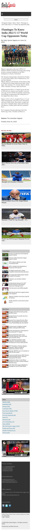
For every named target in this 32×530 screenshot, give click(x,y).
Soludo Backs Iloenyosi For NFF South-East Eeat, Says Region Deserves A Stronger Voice (17, 285)
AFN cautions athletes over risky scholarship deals (17, 262)
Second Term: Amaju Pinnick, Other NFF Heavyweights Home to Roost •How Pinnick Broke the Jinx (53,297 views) (15, 322)
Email (3, 524)
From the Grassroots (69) (9, 415)
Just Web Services (13, 526)
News (14, 23)
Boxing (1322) (6, 406)
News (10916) (6, 424)
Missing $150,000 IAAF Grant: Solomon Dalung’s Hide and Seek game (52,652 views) (18, 336)
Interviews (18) (6, 419)
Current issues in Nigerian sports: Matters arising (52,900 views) (17, 327)
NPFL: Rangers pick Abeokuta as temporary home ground (17, 267)
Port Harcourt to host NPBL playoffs (18, 288)
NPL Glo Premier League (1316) (11, 426)
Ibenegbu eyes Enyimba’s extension (12, 182)
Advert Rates (7, 515)
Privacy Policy (9, 514)
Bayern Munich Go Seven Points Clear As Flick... (14, 144)
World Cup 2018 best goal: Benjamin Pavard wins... (15, 239)
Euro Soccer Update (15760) (10, 411)
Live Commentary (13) (8, 422)
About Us (23, 514)
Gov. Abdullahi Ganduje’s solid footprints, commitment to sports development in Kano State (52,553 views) (15, 341)
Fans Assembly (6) (7, 413)
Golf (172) (5, 417)
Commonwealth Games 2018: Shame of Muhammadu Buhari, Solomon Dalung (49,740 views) (19, 357)
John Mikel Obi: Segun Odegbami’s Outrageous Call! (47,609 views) (18, 365)
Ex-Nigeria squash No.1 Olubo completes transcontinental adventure (19, 271)
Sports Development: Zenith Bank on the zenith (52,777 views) (18, 331)
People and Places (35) (9, 428)
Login (3, 517)
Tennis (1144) (6, 432)
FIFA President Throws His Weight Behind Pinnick (15, 201)
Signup (7, 517)
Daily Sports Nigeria (11, 522)
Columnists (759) (7, 408)
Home (10, 23)
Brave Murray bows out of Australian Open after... (15, 163)
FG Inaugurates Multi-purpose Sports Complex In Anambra (18, 275)
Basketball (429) (7, 404)
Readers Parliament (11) (9, 430)
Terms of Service (16, 514)
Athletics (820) (6, 402)
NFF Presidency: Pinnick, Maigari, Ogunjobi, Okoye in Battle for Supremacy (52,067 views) (18, 347)
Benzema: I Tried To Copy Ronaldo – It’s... (15, 220)
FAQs (3, 514)
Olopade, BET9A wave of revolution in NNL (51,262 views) (19, 351)
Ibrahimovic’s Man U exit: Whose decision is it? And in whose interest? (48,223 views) (18, 361)
